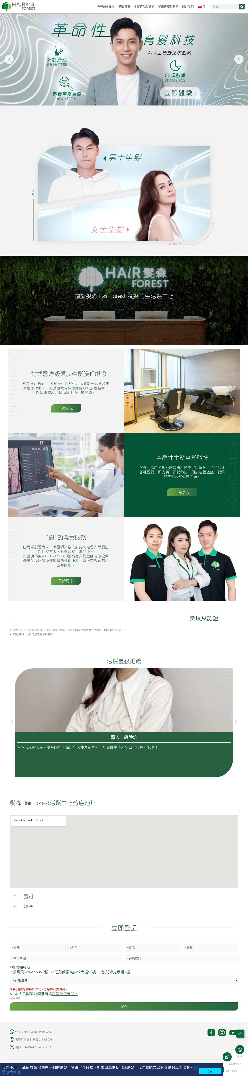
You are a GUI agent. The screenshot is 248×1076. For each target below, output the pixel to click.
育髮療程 (125, 6)
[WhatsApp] (228, 1056)
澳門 (28, 906)
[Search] (242, 6)
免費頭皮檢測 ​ (106, 6)
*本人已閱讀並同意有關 (45, 993)
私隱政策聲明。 (65, 993)
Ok (210, 1071)
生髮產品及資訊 (144, 6)
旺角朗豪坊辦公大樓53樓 (75, 972)
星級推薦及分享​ (168, 6)
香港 (28, 896)
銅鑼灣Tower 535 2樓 (31, 972)
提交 (124, 1006)
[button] (12, 721)
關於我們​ (188, 6)
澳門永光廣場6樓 (116, 972)
